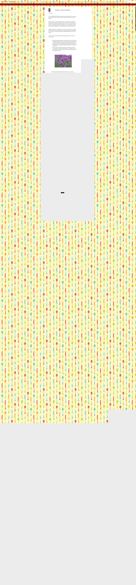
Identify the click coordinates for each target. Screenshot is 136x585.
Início (9, 4)
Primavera (72, 190)
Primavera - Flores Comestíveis (62, 10)
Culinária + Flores (58, 190)
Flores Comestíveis (67, 190)
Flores (63, 190)
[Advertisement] (82, 25)
